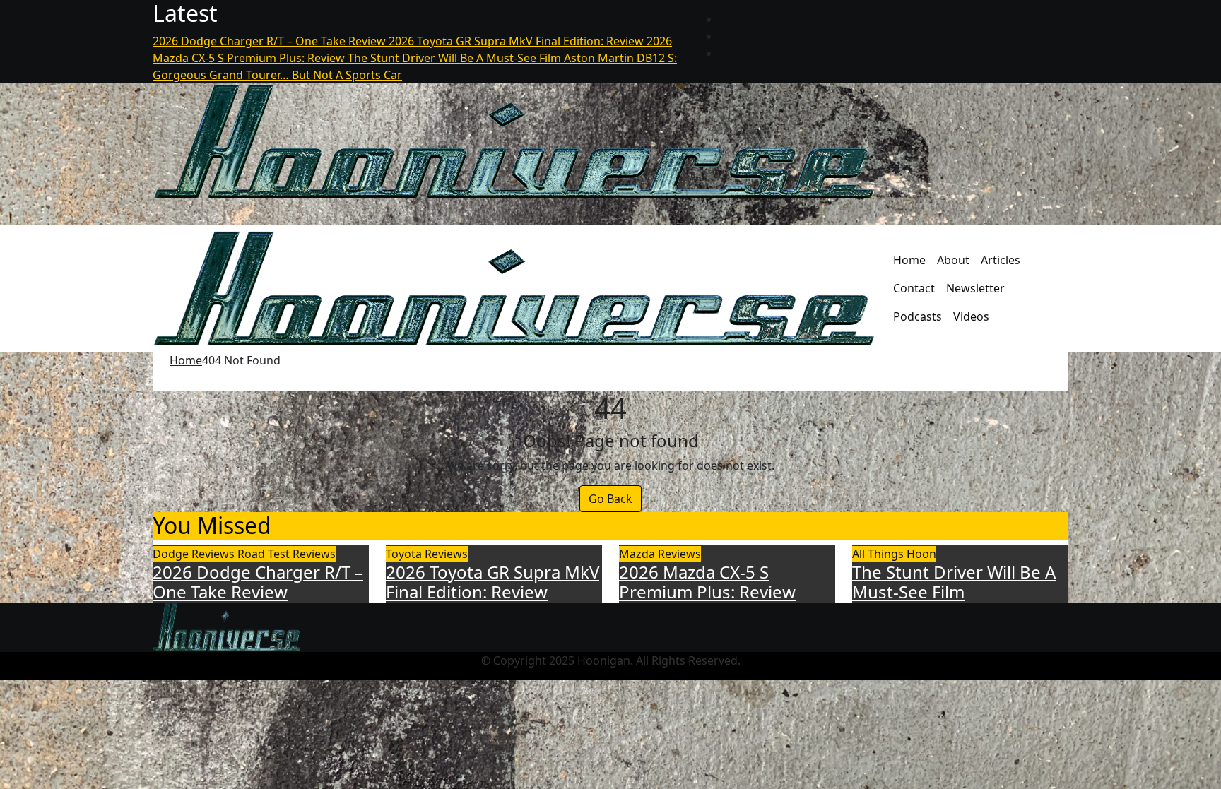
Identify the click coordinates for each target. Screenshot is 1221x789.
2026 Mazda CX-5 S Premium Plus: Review (707, 582)
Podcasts (917, 316)
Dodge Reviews (195, 554)
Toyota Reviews (427, 554)
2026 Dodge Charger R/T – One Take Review (258, 582)
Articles (1000, 260)
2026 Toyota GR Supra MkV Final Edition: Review (492, 582)
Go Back (610, 498)
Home (909, 260)
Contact (914, 288)
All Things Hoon (894, 554)
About (953, 260)
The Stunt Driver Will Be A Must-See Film (954, 582)
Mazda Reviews (660, 554)
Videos (971, 316)
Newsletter (975, 288)
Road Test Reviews (286, 554)
